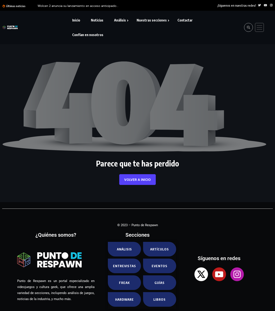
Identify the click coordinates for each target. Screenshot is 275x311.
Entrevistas (124, 266)
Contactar (185, 20)
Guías (159, 283)
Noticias (97, 20)
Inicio (76, 20)
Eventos (159, 266)
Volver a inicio (137, 180)
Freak (124, 283)
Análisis (120, 20)
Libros (159, 299)
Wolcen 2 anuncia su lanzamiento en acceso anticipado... (78, 6)
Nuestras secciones (152, 20)
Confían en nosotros (87, 35)
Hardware (124, 299)
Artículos (159, 249)
